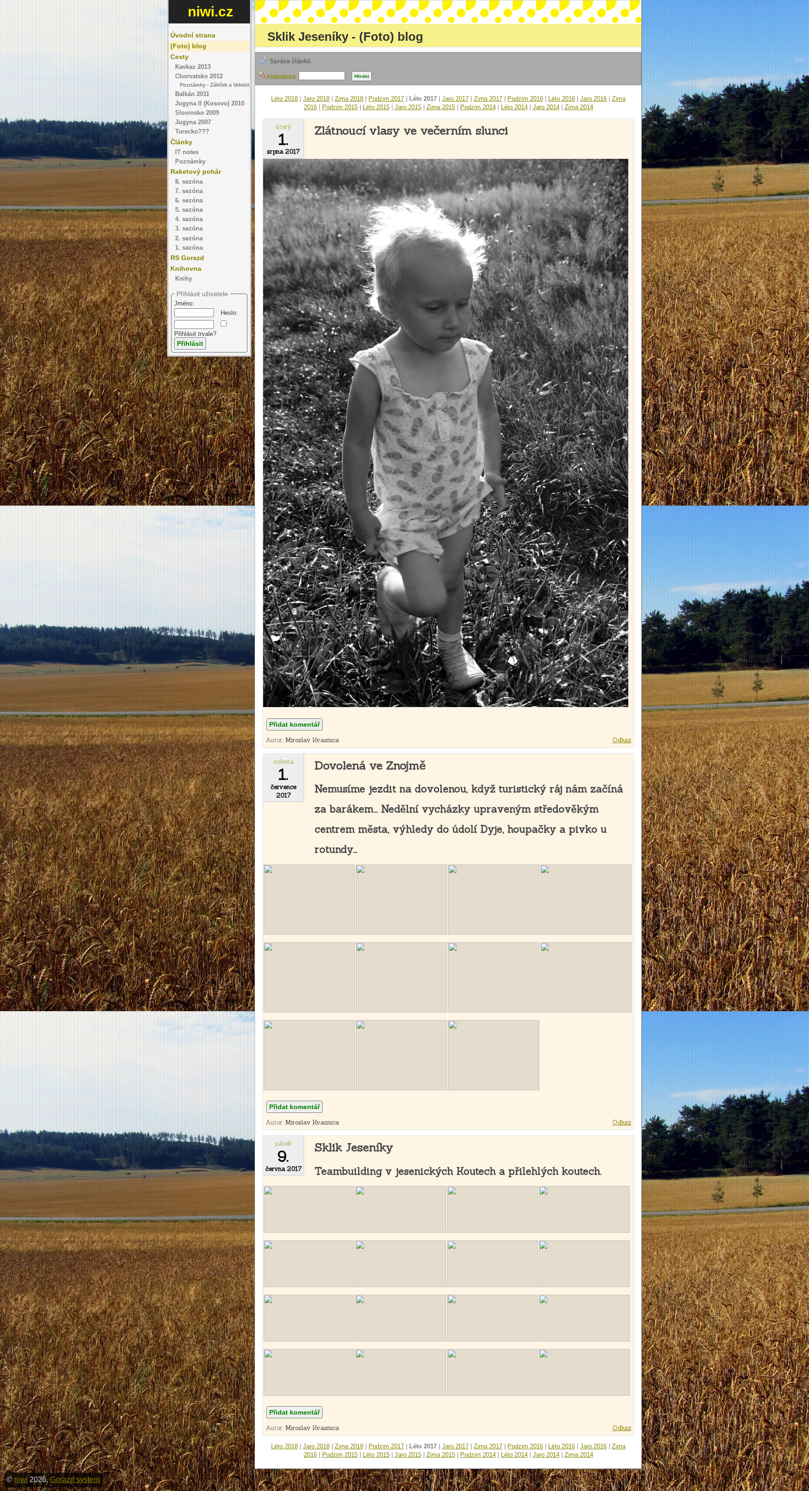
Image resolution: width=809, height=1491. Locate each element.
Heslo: (229, 312)
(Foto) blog (188, 46)
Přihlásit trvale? (195, 333)
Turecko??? (192, 131)
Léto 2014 (514, 107)
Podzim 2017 (386, 98)
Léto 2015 (376, 107)
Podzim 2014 (478, 107)
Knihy (183, 279)
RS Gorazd (187, 257)
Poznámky (190, 161)
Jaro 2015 (408, 107)
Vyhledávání (281, 76)
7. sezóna (189, 191)
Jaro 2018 (316, 98)
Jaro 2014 (546, 107)
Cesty (179, 56)
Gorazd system (75, 1480)
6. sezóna (189, 200)
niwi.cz (210, 11)
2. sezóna (189, 238)
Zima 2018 (349, 98)
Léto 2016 (561, 98)
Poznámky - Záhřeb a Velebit (215, 85)
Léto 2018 (284, 98)
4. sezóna (189, 219)
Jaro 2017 (455, 98)
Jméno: (184, 303)
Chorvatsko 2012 (199, 76)
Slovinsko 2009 (197, 113)
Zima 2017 (488, 98)
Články (181, 142)
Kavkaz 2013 (193, 67)
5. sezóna (189, 210)
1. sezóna (189, 248)
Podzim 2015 (340, 107)
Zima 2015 (441, 107)
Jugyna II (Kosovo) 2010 (209, 103)
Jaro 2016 (593, 98)
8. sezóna (189, 182)
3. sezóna (189, 228)
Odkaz (621, 740)
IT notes (187, 152)
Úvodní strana (192, 35)
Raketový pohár (195, 171)
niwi (21, 1480)
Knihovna (185, 268)
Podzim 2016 (525, 98)
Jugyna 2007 (193, 122)
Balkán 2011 (192, 94)
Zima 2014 (579, 107)
